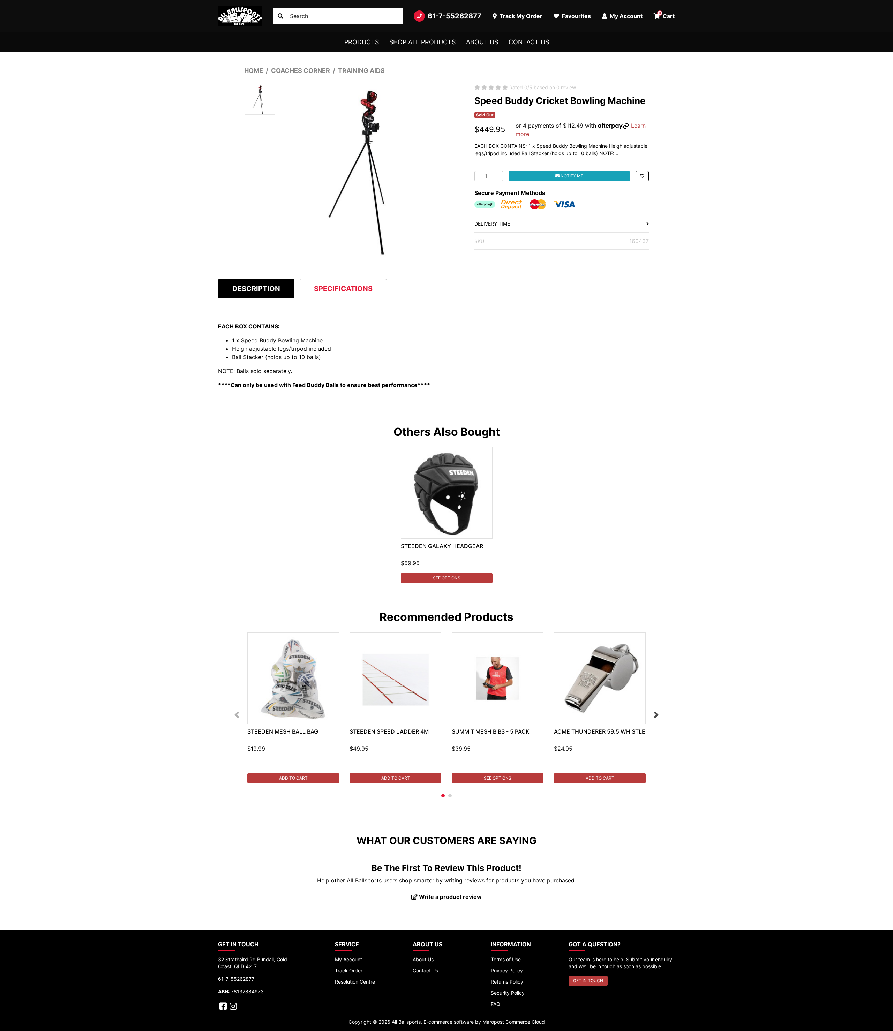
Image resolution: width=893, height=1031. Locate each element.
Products (361, 42)
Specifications (343, 289)
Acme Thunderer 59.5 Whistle (599, 731)
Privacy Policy (507, 970)
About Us (482, 42)
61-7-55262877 (454, 16)
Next (656, 715)
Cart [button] (667, 15)
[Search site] (280, 16)
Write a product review (450, 896)
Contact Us (529, 42)
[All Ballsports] (240, 16)
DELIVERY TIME (492, 224)
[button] (642, 176)
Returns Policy (507, 982)
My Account (348, 959)
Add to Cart (293, 778)
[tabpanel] (447, 515)
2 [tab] (450, 795)
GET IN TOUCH (588, 980)
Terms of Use (506, 959)
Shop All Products (422, 42)
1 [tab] (443, 795)
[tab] (256, 288)
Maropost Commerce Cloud (513, 1022)
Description (256, 289)
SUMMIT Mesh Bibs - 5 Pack (491, 731)
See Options (446, 578)
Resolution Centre (355, 982)
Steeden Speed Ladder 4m (389, 731)
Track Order (348, 970)
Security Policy (508, 993)
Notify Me (571, 176)
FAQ (495, 1004)
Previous (237, 715)
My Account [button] (625, 16)
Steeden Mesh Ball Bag (282, 731)
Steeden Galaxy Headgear (442, 546)
